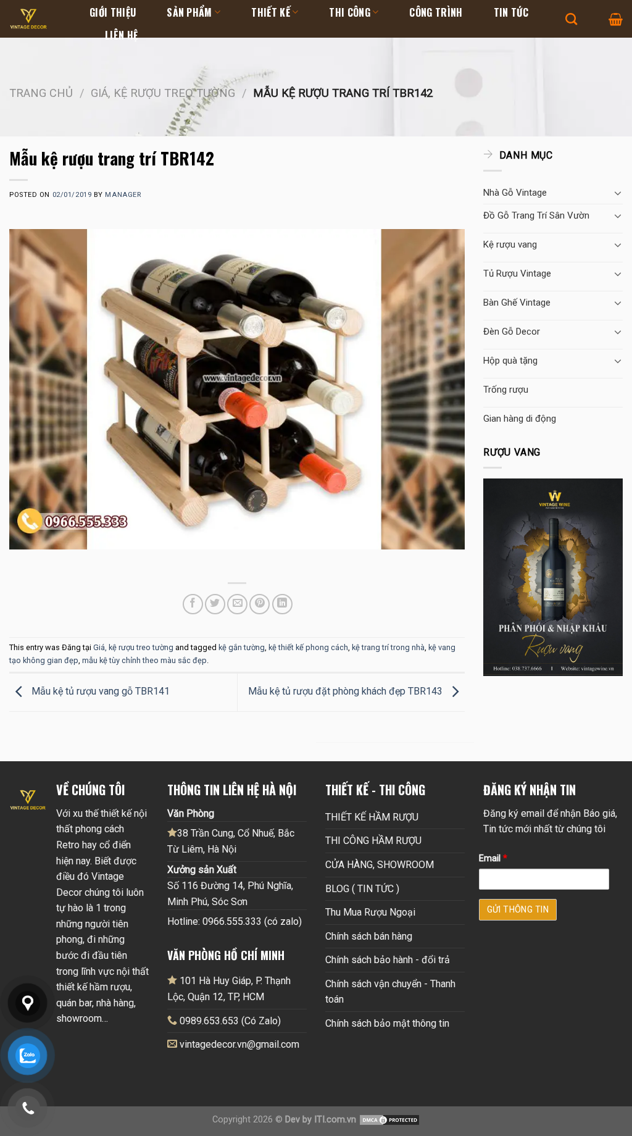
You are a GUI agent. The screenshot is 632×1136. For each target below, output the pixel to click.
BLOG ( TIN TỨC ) (362, 889)
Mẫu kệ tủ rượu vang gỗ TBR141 (99, 692)
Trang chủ (41, 92)
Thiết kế (270, 12)
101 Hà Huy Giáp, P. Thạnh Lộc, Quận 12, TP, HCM (229, 989)
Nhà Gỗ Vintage (515, 192)
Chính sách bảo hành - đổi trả (387, 960)
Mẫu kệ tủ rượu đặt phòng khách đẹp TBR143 (346, 692)
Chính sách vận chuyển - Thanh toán (390, 992)
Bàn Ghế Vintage (517, 302)
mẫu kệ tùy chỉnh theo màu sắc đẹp (144, 660)
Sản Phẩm (189, 12)
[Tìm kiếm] (571, 19)
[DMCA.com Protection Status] (389, 1119)
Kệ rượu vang (510, 244)
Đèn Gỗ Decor (511, 331)
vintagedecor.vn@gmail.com (239, 1044)
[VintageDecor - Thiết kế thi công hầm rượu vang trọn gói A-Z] (40, 19)
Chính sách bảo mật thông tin (387, 1023)
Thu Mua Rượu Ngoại (370, 912)
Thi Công (349, 12)
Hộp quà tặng (510, 360)
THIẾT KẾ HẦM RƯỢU (371, 817)
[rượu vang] (553, 576)
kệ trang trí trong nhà (388, 647)
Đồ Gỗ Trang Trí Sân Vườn (536, 215)
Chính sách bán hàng (368, 936)
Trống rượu (505, 389)
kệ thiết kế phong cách (308, 647)
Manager (123, 195)
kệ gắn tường (241, 647)
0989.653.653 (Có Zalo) (230, 1021)
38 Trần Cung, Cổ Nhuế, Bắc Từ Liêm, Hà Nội (230, 841)
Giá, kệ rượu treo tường (163, 92)
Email (493, 858)
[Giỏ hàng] (616, 19)
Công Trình (435, 12)
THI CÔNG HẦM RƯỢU (373, 840)
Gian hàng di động (519, 418)
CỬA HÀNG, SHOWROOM (379, 865)
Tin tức (511, 12)
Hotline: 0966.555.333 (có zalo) (234, 921)
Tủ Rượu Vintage (517, 273)
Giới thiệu (112, 12)
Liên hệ (121, 35)
